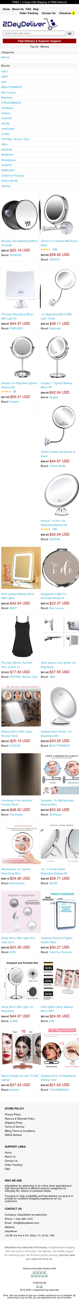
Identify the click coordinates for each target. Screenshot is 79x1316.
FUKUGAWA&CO (11, 102)
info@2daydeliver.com (26, 1223)
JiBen (4, 144)
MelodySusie (8, 160)
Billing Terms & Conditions (20, 1131)
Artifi (3, 82)
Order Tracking (29, 13)
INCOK (5, 123)
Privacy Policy (13, 1114)
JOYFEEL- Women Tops (15, 139)
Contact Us (49, 13)
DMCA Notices (13, 1135)
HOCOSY (6, 118)
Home (6, 9)
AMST (4, 76)
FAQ (28, 9)
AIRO (4, 71)
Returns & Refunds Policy (19, 1118)
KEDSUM (6, 149)
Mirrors (5, 57)
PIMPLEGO (8, 170)
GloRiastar (7, 108)
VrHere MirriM (9, 180)
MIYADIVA (7, 154)
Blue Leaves (8, 92)
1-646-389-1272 (23, 1219)
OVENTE (6, 165)
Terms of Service (14, 1126)
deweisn (6, 186)
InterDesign (8, 128)
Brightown (7, 97)
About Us (18, 9)
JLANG (5, 134)
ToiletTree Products (12, 175)
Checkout (65, 13)
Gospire (5, 113)
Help (36, 9)
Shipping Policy (14, 1122)
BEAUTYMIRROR (11, 87)
